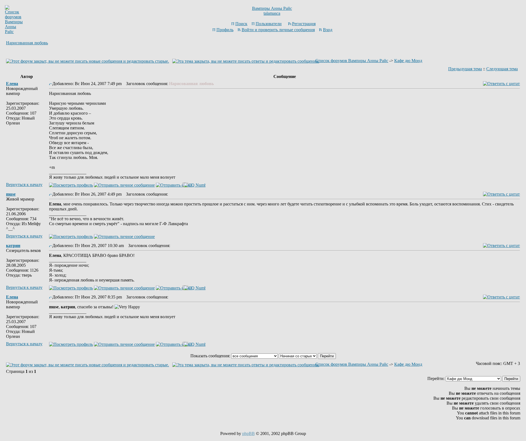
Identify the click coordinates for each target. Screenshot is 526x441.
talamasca (272, 13)
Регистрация (304, 23)
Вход (327, 29)
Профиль (224, 29)
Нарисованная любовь (27, 42)
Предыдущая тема (465, 68)
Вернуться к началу (24, 184)
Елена (12, 83)
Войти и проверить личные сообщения (278, 29)
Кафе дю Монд (408, 60)
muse (11, 194)
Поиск (241, 23)
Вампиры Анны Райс (272, 8)
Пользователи (269, 23)
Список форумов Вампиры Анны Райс (351, 60)
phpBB (248, 433)
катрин (13, 245)
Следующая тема (502, 68)
